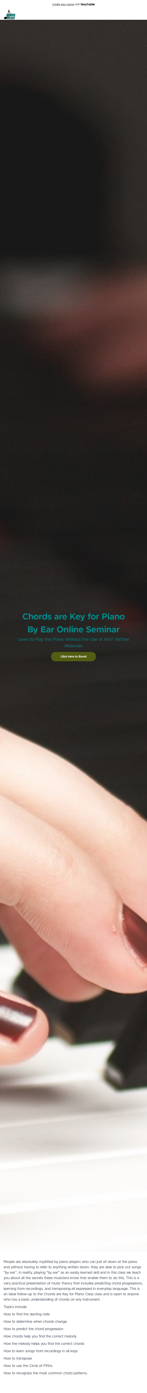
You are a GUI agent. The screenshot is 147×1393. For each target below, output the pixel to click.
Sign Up (138, 14)
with (66, 4)
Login (128, 14)
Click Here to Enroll (73, 656)
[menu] (132, 14)
